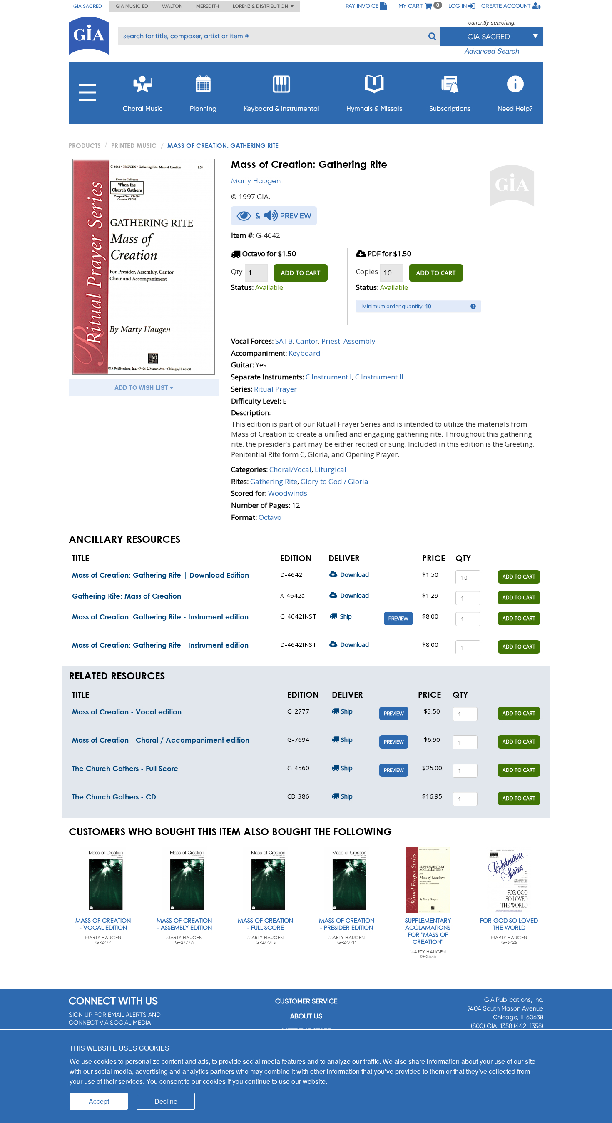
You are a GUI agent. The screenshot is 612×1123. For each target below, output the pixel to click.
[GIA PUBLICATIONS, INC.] (89, 34)
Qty (237, 271)
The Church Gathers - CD (114, 797)
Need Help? (515, 108)
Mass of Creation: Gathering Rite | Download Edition (160, 575)
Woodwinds (287, 493)
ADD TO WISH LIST (142, 387)
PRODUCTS (85, 145)
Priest (330, 341)
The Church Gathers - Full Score (125, 768)
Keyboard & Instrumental (281, 108)
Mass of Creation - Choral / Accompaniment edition (160, 740)
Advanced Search (492, 51)
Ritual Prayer (275, 389)
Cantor (307, 341)
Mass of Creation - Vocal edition (127, 712)
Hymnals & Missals (374, 108)
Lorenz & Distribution (262, 6)
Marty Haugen (256, 180)
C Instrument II (379, 377)
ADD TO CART (301, 273)
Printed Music (134, 145)
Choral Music (143, 108)
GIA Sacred (87, 6)
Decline (165, 1101)
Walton (172, 6)
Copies (367, 271)
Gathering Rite (273, 481)
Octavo (270, 517)
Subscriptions (449, 108)
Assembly (359, 341)
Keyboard (305, 353)
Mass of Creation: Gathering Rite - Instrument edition (160, 617)
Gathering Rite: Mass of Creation (126, 596)
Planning (203, 108)
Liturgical (330, 469)
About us (306, 1016)
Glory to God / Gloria (334, 481)
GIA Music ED (132, 6)
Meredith (207, 6)
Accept (99, 1101)
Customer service (306, 1001)
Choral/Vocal (290, 469)
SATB (284, 341)
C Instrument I (329, 377)
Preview (398, 618)
